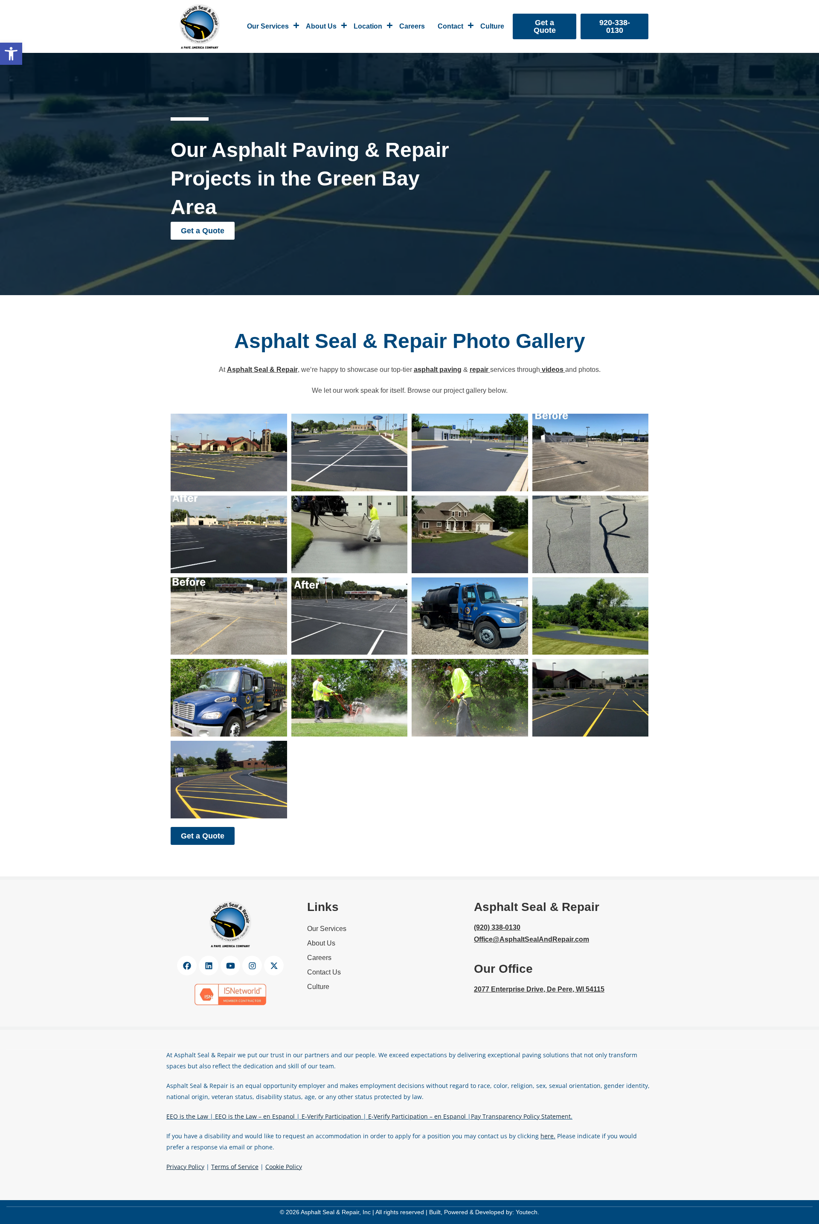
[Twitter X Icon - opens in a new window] (274, 965)
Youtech (526, 1212)
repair (479, 369)
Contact (450, 26)
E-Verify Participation (331, 1116)
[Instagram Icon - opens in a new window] (252, 965)
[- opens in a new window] (230, 994)
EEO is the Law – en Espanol (255, 1116)
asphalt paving (438, 369)
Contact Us (324, 972)
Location (368, 26)
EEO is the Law (187, 1116)
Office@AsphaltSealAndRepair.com (531, 939)
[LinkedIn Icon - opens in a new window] (208, 965)
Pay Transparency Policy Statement (521, 1116)
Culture (492, 26)
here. (547, 1136)
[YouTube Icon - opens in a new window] (230, 965)
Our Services (268, 26)
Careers (412, 26)
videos (552, 369)
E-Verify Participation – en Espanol (417, 1116)
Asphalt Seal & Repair (262, 369)
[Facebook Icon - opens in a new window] (187, 965)
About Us (321, 26)
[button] (11, 54)
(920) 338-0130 (497, 927)
